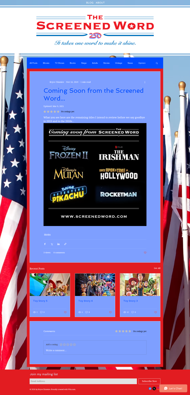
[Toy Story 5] (50, 284)
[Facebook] (150, 388)
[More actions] (144, 82)
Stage (84, 63)
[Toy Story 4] (95, 284)
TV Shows (59, 63)
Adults (95, 63)
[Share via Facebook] (45, 244)
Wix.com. (72, 389)
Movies (46, 63)
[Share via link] (65, 244)
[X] (154, 388)
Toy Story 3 (130, 300)
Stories (106, 63)
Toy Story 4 (85, 300)
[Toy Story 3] (140, 284)
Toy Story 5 (40, 300)
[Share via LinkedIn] (58, 244)
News (130, 63)
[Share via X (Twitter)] (51, 244)
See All (157, 268)
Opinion (141, 63)
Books (73, 63)
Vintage (118, 63)
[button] (157, 63)
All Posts (33, 63)
